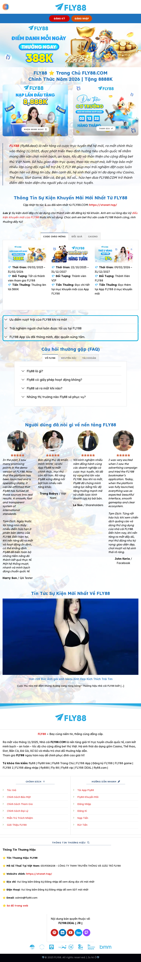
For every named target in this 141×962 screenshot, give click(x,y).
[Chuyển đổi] (6, 320)
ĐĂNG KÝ (59, 18)
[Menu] (5, 7)
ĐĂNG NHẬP (82, 18)
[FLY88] (71, 7)
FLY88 (42, 734)
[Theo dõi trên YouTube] (70, 932)
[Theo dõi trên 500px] (78, 932)
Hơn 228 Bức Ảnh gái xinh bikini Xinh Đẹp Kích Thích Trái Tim (70, 679)
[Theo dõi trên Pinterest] (54, 932)
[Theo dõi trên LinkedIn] (62, 932)
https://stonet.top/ (103, 205)
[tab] (54, 236)
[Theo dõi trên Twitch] (86, 932)
